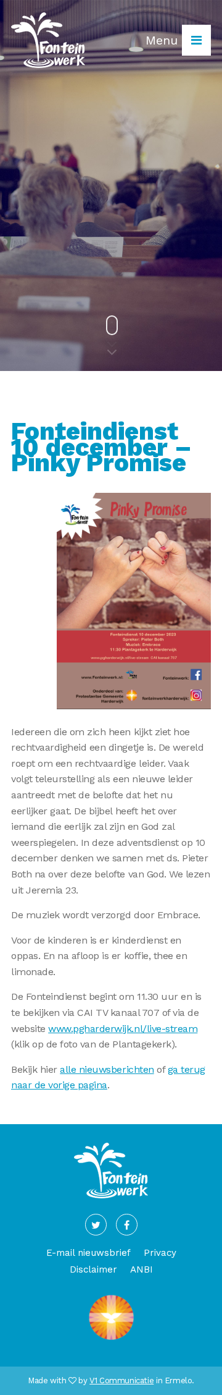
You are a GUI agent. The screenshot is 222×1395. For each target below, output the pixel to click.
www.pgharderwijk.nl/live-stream (122, 1029)
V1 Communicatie (121, 1380)
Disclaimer (93, 1269)
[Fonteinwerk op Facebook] (127, 1224)
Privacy (160, 1252)
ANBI (141, 1269)
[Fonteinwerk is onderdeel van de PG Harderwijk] (111, 1340)
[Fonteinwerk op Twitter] (96, 1224)
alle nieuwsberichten (107, 1069)
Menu (164, 40)
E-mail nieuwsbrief (88, 1252)
